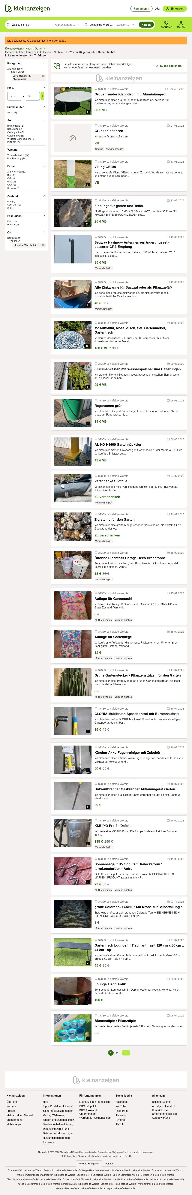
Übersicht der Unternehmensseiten (164, 1112)
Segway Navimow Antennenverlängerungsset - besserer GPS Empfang (132, 244)
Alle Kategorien (15, 68)
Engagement (14, 1119)
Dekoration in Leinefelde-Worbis (60, 1170)
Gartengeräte (14, 132)
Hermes (11, 224)
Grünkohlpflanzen (108, 131)
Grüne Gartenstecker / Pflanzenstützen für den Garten (137, 675)
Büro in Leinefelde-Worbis (126, 1174)
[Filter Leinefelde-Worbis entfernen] (43, 245)
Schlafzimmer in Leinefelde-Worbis (118, 1183)
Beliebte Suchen (161, 1101)
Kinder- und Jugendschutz (58, 1119)
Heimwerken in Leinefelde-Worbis (166, 1179)
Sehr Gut (11, 204)
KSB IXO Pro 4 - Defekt (112, 826)
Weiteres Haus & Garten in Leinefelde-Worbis (79, 1188)
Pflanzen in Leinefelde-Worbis (167, 1170)
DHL (9, 221)
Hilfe (45, 1101)
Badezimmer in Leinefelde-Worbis (93, 1174)
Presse (11, 1110)
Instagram (122, 1110)
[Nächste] (126, 1052)
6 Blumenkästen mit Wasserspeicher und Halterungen (137, 369)
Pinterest (121, 1119)
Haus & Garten (17, 71)
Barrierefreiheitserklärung (58, 1124)
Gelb (9, 178)
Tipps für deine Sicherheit (58, 1106)
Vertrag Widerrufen (54, 1115)
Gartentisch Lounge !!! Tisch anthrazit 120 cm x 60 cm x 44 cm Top (139, 947)
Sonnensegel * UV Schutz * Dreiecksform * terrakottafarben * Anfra (128, 866)
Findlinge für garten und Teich (118, 206)
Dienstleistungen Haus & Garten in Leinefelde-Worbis (34, 1179)
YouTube (121, 1106)
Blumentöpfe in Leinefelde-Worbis (25, 1170)
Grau (9, 181)
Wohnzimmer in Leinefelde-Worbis (155, 1183)
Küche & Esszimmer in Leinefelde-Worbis (39, 1183)
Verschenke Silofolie (110, 481)
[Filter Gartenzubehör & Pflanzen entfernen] (43, 75)
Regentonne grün (108, 406)
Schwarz (11, 188)
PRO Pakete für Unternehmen (88, 1112)
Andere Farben (15, 171)
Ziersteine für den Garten (114, 519)
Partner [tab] (109, 1163)
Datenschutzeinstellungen (58, 1133)
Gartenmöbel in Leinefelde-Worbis (132, 1170)
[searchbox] (31, 24)
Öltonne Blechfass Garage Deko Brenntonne (130, 558)
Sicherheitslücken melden (58, 1110)
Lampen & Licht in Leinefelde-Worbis (80, 1183)
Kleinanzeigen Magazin (20, 1115)
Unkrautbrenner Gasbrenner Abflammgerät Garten (134, 789)
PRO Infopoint (87, 1106)
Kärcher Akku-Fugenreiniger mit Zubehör (127, 752)
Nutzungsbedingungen (56, 1137)
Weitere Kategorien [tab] (89, 1163)
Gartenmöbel (14, 135)
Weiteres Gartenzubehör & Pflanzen (20, 140)
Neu (9, 201)
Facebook (122, 1101)
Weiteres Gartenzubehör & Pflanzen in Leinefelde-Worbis (46, 1174)
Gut (9, 207)
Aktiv (9, 112)
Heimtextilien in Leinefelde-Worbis (130, 1179)
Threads (121, 1115)
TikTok (120, 1124)
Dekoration (13, 128)
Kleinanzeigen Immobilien (94, 1101)
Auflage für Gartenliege (113, 637)
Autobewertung (161, 1117)
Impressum (49, 1142)
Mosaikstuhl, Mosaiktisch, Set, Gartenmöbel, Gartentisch (130, 330)
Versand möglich (15, 155)
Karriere (11, 1106)
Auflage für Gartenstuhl (113, 598)
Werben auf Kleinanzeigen (95, 1117)
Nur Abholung (14, 158)
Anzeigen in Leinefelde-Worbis (119, 1188)
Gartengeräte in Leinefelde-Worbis (96, 1170)
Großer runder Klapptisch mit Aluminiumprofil (131, 94)
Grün (9, 184)
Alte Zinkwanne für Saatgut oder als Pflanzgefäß (133, 287)
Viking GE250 (105, 167)
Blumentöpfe (13, 125)
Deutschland (13, 237)
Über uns (12, 1101)
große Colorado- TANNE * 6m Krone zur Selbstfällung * (138, 907)
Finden (146, 24)
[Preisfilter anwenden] (42, 96)
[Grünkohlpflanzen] (73, 138)
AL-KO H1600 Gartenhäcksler (117, 444)
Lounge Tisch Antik (110, 984)
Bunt (9, 174)
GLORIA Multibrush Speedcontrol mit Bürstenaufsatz (136, 714)
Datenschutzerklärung (56, 1128)
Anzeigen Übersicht (163, 1106)
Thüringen (15, 240)
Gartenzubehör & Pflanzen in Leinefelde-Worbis (87, 1179)
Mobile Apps (14, 1124)
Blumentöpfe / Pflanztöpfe (115, 1021)
